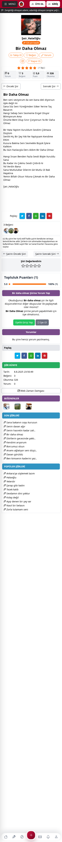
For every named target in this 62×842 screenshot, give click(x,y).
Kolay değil (12, 497)
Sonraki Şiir (49, 86)
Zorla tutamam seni (17, 509)
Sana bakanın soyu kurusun (21, 422)
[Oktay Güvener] (6, 231)
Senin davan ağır (15, 426)
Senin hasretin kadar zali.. (20, 430)
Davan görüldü (14, 454)
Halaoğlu (11, 477)
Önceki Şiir (12, 86)
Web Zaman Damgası (32, 390)
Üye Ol (43, 322)
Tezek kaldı (12, 489)
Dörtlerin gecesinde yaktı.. (21, 438)
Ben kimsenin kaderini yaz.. (21, 458)
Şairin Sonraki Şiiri (45, 253)
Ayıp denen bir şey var (18, 501)
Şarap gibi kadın (15, 485)
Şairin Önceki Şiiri (16, 253)
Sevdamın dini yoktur (18, 493)
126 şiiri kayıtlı (32, 42)
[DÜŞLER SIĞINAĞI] (16, 231)
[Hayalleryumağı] (11, 231)
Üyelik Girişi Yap (24, 322)
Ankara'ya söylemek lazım (20, 473)
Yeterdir (10, 481)
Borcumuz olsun (15, 446)
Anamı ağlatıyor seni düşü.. (21, 450)
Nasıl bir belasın (15, 505)
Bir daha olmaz (14, 434)
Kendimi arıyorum (16, 442)
